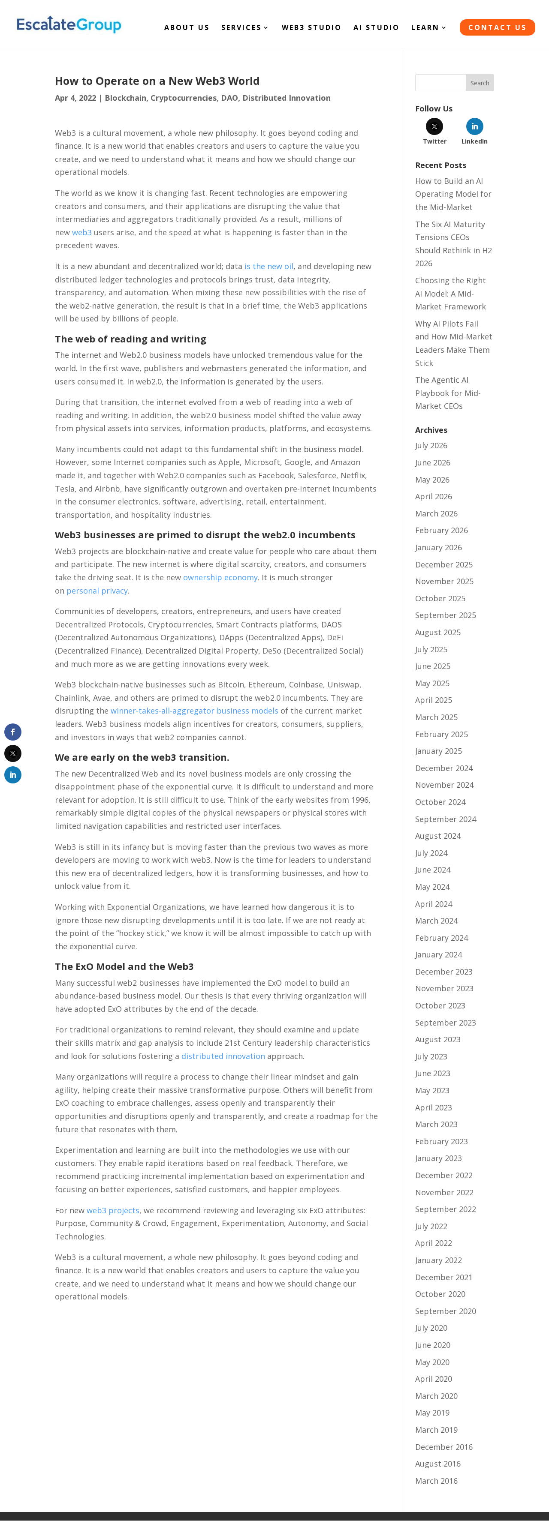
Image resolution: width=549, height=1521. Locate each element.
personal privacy (97, 590)
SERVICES (241, 28)
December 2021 (444, 1277)
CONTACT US (497, 27)
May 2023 (432, 1090)
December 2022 (444, 1175)
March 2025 (436, 717)
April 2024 (433, 904)
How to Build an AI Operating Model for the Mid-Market (453, 194)
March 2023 (436, 1124)
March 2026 (436, 513)
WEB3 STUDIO (312, 28)
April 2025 (433, 700)
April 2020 (433, 1379)
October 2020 (440, 1294)
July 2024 (431, 853)
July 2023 (431, 1056)
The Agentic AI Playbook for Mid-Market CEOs (448, 393)
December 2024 (444, 768)
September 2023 (445, 1022)
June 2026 (432, 462)
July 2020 (431, 1328)
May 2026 (432, 479)
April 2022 (433, 1243)
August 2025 (438, 632)
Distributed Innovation (286, 98)
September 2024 (445, 819)
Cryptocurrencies (184, 98)
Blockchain (125, 98)
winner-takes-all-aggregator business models (194, 710)
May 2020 (432, 1362)
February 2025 (441, 734)
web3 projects (113, 1210)
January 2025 (438, 751)
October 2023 (440, 1005)
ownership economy (220, 577)
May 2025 (432, 683)
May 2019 (432, 1412)
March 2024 (436, 920)
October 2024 (440, 802)
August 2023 (438, 1039)
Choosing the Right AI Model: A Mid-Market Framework (450, 293)
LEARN (425, 28)
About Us (187, 28)
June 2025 (432, 666)
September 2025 (445, 615)
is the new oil (267, 266)
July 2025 (431, 649)
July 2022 (431, 1226)
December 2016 (444, 1447)
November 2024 (444, 785)
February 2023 (441, 1141)
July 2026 (431, 445)
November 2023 (444, 988)
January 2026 (438, 547)
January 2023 (438, 1158)
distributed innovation (223, 1056)
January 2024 (438, 954)
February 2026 (441, 530)
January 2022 (438, 1260)
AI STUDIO (376, 28)
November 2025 (444, 581)
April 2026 (433, 496)
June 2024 (432, 869)
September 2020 (445, 1311)
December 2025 (444, 564)
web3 (82, 232)
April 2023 (433, 1107)
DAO (229, 98)
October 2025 (440, 598)
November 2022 (444, 1192)
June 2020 (432, 1345)
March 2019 (436, 1430)
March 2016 (436, 1481)
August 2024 (438, 836)
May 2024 (432, 887)
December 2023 (444, 971)
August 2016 (438, 1463)
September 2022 (445, 1209)
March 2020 (436, 1396)
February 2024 (441, 938)
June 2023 (432, 1073)
